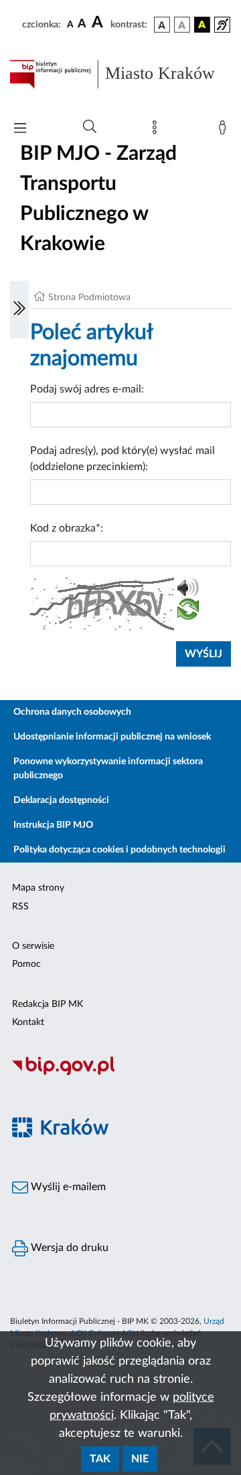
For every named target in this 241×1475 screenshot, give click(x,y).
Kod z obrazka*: (66, 528)
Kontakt (28, 1022)
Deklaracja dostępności (61, 800)
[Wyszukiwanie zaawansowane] (89, 127)
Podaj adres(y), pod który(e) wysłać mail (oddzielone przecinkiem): (122, 458)
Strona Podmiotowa (89, 297)
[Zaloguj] (225, 130)
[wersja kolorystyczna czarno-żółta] (202, 24)
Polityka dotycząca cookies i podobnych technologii (119, 850)
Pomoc (26, 964)
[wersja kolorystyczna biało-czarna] (182, 24)
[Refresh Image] (188, 611)
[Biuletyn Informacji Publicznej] (120, 1073)
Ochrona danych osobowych (72, 712)
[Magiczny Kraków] (120, 1135)
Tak (100, 1459)
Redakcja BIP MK (47, 1004)
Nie (140, 1459)
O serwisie (33, 946)
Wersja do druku (68, 1247)
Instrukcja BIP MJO (53, 825)
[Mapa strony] (157, 130)
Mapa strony (38, 888)
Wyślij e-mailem (67, 1186)
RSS (20, 906)
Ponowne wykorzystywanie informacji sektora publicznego (108, 768)
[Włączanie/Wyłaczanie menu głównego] (20, 129)
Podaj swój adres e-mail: (87, 389)
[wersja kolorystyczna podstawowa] (162, 24)
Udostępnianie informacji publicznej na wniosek (112, 737)
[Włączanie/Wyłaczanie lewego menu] (19, 309)
